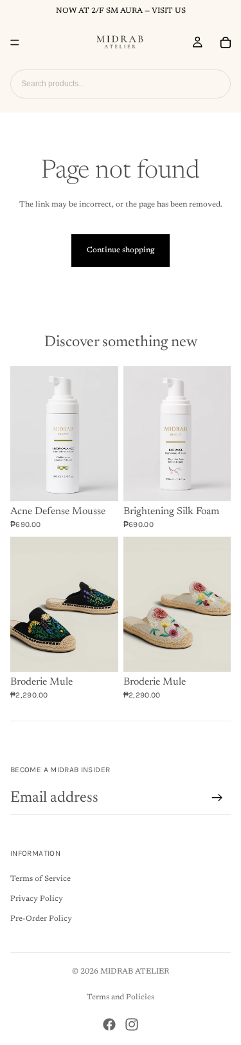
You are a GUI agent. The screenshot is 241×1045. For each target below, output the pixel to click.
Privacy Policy (36, 899)
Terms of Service (40, 879)
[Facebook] (109, 1024)
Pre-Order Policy (41, 919)
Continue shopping (120, 250)
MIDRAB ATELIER (134, 972)
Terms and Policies (120, 997)
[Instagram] (131, 1024)
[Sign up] (217, 797)
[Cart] (225, 42)
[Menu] (15, 42)
